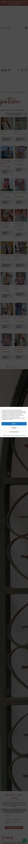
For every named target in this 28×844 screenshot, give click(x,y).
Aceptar (14, 423)
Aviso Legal (23, 435)
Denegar (14, 427)
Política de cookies (6, 435)
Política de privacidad (15, 435)
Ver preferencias (14, 432)
